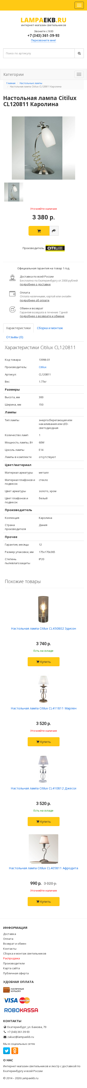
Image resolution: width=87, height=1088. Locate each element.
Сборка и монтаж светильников (24, 953)
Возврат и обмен (14, 943)
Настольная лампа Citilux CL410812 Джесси (43, 788)
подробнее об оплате (34, 300)
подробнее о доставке (35, 284)
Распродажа (11, 958)
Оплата (8, 939)
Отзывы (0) (14, 337)
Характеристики (18, 328)
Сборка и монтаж (50, 328)
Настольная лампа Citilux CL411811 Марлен (43, 708)
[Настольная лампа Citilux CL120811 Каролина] (43, 148)
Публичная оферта (16, 973)
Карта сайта (11, 968)
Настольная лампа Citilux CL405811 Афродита (43, 868)
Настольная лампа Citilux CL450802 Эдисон (43, 628)
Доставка (9, 934)
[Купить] (39, 231)
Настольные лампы (31, 83)
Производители (14, 963)
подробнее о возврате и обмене (42, 316)
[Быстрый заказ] (53, 231)
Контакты (9, 948)
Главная (10, 83)
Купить (45, 661)
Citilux (42, 367)
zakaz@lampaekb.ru (20, 1037)
